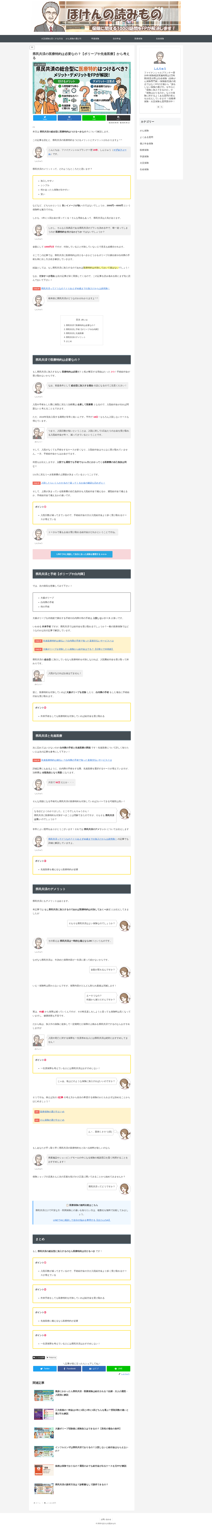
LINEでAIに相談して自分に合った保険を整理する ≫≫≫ (82, 554)
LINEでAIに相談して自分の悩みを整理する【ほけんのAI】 (82, 1220)
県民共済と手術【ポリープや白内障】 (82, 329)
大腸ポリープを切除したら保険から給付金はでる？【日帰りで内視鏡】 (78, 649)
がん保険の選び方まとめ (52, 1120)
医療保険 (144, 150)
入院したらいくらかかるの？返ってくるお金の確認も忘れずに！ (73, 483)
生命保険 (144, 169)
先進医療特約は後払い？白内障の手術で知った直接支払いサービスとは (78, 641)
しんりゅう (160, 68)
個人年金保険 (146, 143)
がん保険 (144, 130)
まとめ (69, 341)
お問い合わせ (106, 1519)
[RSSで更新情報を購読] (161, 106)
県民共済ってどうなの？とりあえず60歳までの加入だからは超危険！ (75, 288)
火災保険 (144, 163)
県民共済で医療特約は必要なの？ (80, 325)
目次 (78, 319)
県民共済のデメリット (76, 337)
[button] (118, 118)
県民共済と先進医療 (75, 333)
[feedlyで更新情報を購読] (158, 106)
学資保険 (144, 156)
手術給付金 (52, 1357)
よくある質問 (39, 1357)
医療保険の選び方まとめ (52, 1111)
